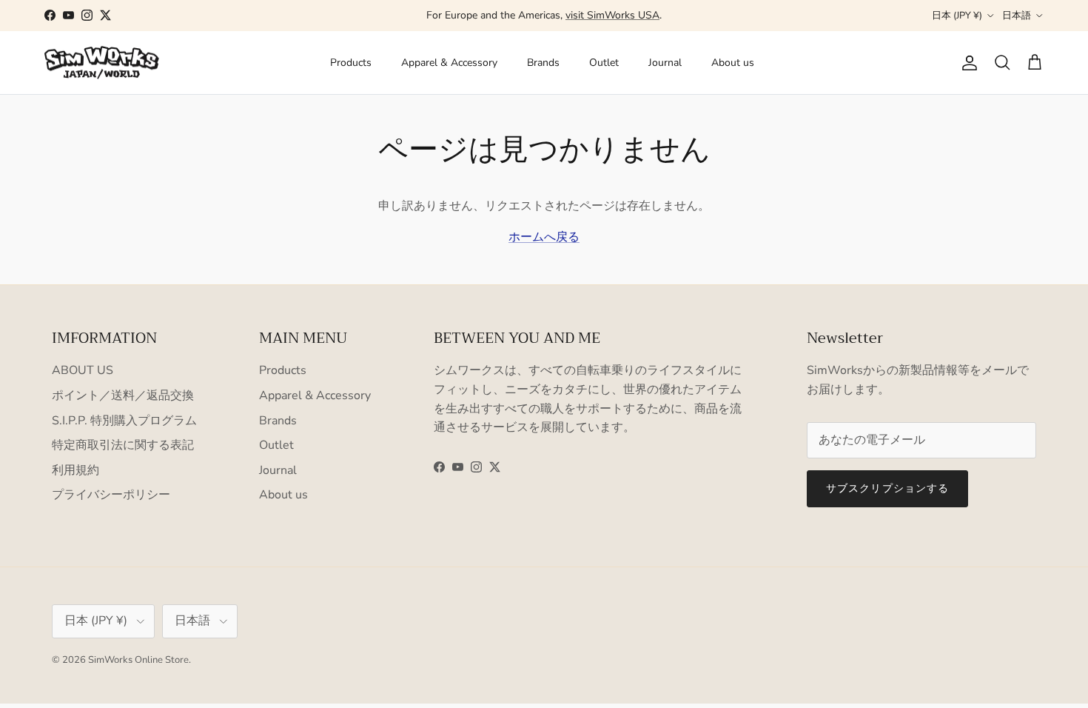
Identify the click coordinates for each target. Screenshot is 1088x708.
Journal (665, 63)
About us (732, 63)
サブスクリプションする (887, 488)
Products (351, 63)
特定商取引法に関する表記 (123, 445)
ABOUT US (82, 370)
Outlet (604, 63)
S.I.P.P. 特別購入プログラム (124, 421)
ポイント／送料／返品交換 (123, 395)
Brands (543, 63)
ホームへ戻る (544, 237)
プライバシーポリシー (111, 495)
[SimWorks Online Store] (101, 63)
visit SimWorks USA (612, 15)
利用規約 (75, 470)
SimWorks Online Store (138, 660)
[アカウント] (966, 63)
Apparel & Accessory (449, 63)
